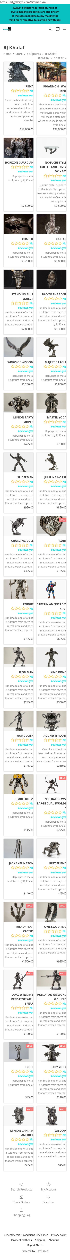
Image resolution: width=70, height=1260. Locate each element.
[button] (7, 29)
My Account (48, 1189)
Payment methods (21, 1240)
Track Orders (21, 1202)
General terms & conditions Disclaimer (26, 1234)
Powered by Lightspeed (35, 1251)
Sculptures (34, 54)
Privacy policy (58, 1234)
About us (54, 1240)
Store (19, 54)
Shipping (40, 1240)
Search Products (21, 1189)
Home (7, 54)
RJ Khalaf (50, 54)
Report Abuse (35, 1245)
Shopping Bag (21, 1215)
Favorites (48, 1202)
